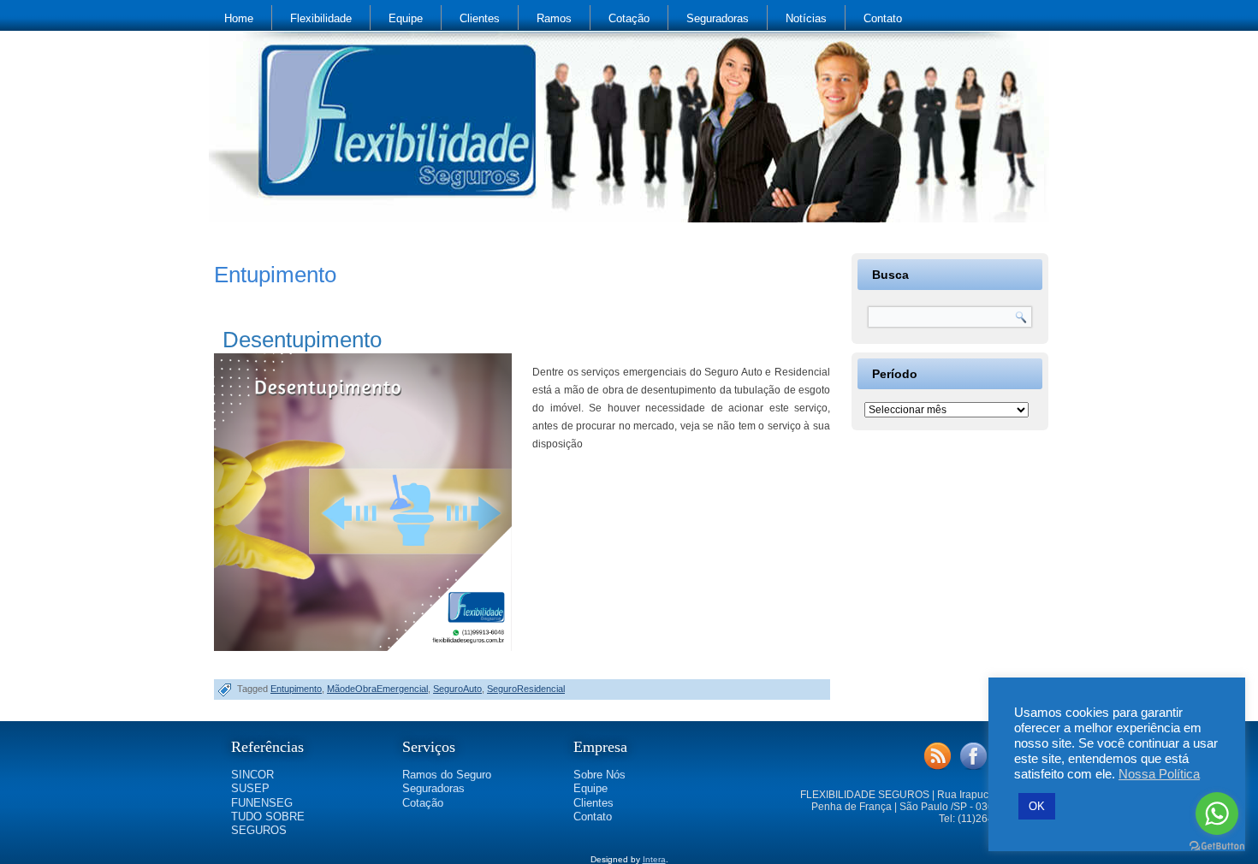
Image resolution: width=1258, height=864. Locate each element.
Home (238, 18)
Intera (654, 859)
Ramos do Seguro (446, 774)
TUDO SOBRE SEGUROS (268, 823)
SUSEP (250, 788)
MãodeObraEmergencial (377, 689)
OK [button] (1037, 806)
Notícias (806, 18)
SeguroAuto (457, 689)
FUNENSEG (262, 802)
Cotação (629, 18)
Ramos (554, 18)
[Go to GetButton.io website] (1217, 846)
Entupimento (296, 689)
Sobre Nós (599, 774)
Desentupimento (302, 339)
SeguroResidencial (526, 689)
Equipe (406, 18)
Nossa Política (1159, 774)
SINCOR (252, 774)
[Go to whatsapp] (1217, 813)
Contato (882, 18)
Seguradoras (717, 18)
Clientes (480, 18)
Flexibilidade (321, 18)
